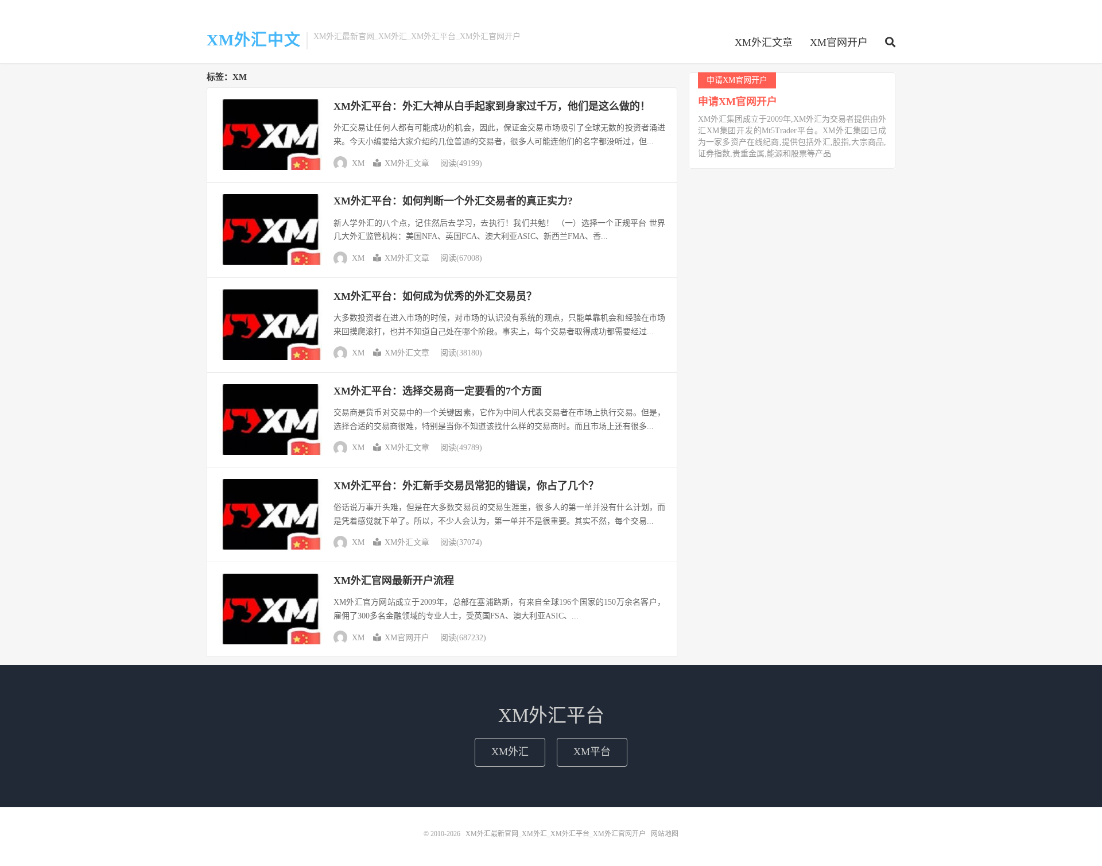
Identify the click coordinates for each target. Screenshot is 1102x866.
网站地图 (664, 834)
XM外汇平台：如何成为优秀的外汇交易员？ (435, 296)
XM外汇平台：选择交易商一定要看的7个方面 (437, 391)
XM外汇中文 (254, 40)
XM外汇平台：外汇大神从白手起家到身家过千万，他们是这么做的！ (491, 106)
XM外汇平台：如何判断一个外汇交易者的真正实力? (453, 201)
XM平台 (592, 751)
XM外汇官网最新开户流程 (393, 580)
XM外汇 (510, 751)
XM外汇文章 (764, 42)
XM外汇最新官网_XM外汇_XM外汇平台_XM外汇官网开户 (555, 834)
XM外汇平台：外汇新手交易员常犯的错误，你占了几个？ (466, 486)
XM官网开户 (839, 42)
